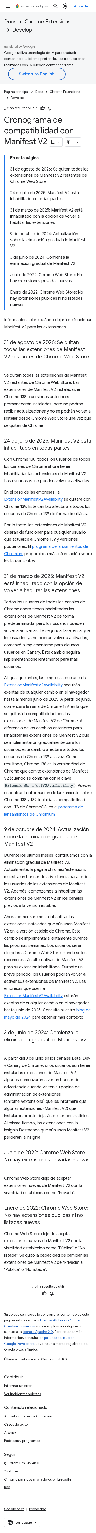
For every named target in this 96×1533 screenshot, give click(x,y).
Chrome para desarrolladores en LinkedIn (37, 1479)
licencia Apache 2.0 (38, 1332)
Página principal (16, 91)
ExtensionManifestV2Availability (33, 499)
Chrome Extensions (48, 21)
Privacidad (37, 1509)
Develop (22, 30)
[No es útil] (50, 108)
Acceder (82, 6)
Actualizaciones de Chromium (29, 1416)
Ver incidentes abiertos (22, 1393)
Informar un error (18, 1385)
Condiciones (14, 1509)
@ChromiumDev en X (21, 1463)
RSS (7, 1487)
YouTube (11, 1471)
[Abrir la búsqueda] (55, 6)
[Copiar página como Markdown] (69, 142)
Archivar (11, 1432)
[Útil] (42, 108)
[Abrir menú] (8, 6)
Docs (10, 21)
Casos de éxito (16, 1424)
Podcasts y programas (22, 1440)
